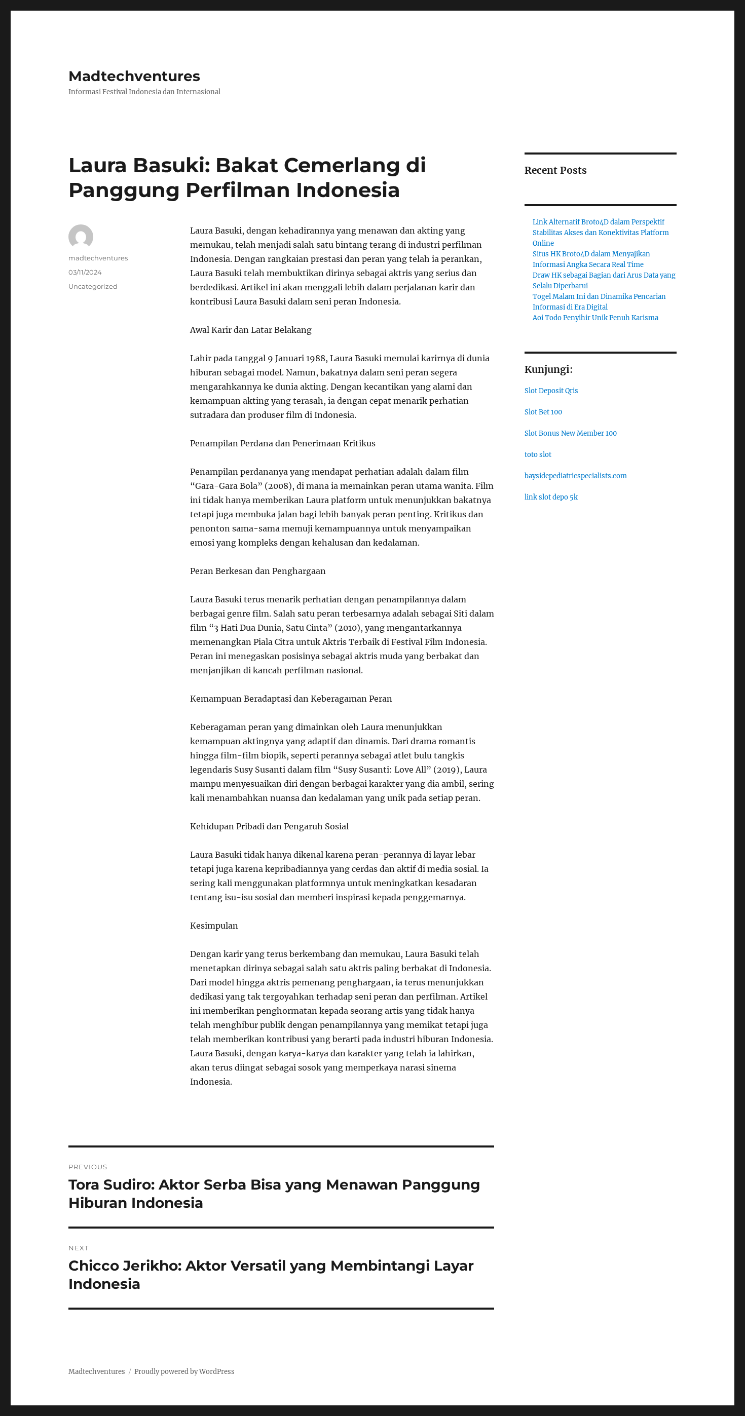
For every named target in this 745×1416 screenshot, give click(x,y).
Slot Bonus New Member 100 (571, 433)
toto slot (538, 454)
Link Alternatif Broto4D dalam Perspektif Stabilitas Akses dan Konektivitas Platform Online (601, 233)
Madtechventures (134, 76)
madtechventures (98, 258)
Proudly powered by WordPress (184, 1371)
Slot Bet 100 (543, 412)
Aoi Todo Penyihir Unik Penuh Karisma (595, 318)
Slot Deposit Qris (551, 391)
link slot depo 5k (551, 497)
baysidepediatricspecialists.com (576, 476)
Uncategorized (93, 286)
